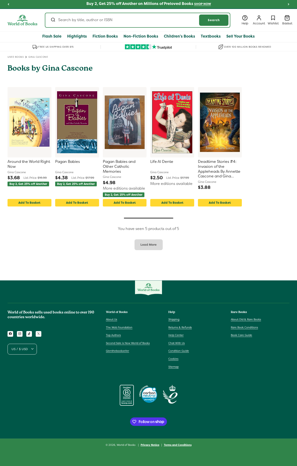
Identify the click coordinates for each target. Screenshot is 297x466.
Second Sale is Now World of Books (128, 342)
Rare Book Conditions (244, 327)
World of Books (126, 444)
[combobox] (137, 20)
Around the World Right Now (29, 164)
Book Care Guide (241, 335)
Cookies (173, 358)
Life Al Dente (161, 162)
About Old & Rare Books (246, 319)
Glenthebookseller (117, 350)
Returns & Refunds (180, 327)
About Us (111, 319)
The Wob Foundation (119, 327)
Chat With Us (176, 342)
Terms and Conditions (178, 444)
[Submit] (52, 20)
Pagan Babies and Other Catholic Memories (119, 167)
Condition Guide (178, 350)
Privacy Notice (150, 444)
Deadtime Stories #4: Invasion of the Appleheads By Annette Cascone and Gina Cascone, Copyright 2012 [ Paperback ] (219, 169)
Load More (148, 244)
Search (214, 20)
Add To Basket (29, 202)
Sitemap (173, 366)
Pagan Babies (67, 162)
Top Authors (113, 335)
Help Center (176, 335)
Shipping (173, 319)
